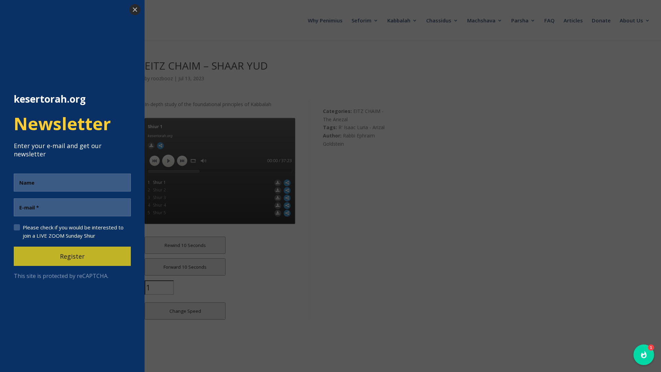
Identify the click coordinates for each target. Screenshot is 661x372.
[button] (643, 354)
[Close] (134, 9)
